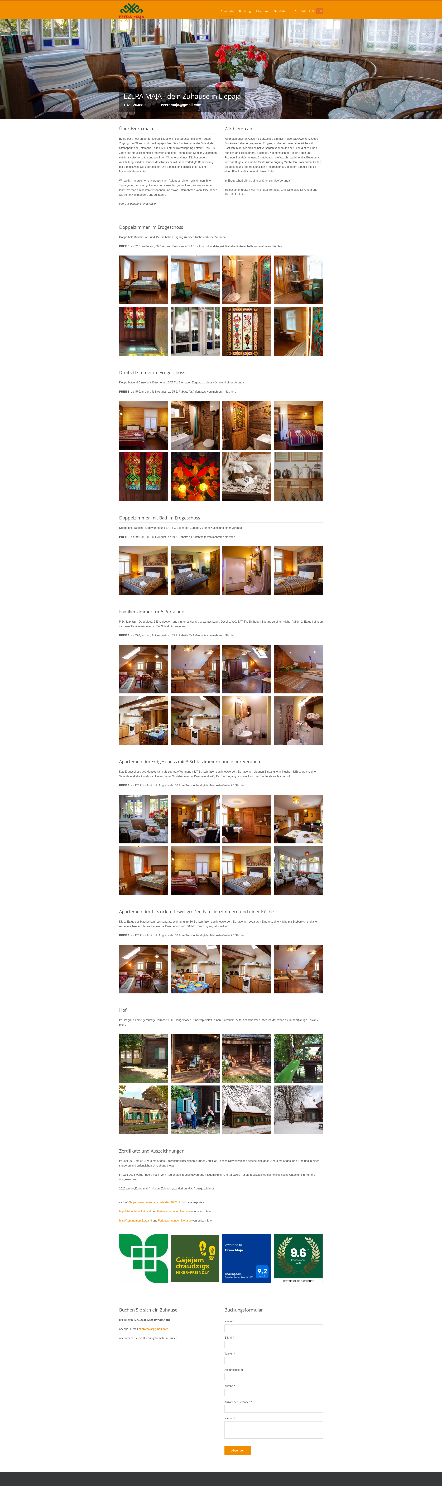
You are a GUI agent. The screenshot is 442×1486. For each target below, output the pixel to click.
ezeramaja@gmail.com (153, 1329)
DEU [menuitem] (319, 11)
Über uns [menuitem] (262, 11)
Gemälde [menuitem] (280, 11)
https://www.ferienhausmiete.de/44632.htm (156, 1202)
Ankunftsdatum (234, 1369)
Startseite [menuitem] (227, 11)
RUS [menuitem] (311, 11)
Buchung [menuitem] (245, 11)
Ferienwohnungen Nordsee (174, 1211)
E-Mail (229, 1337)
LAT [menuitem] (296, 11)
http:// (122, 1211)
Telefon (229, 1353)
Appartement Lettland (139, 1220)
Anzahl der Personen (238, 1402)
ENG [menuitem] (303, 11)
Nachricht (230, 1418)
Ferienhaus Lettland (138, 1211)
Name (229, 1321)
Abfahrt (229, 1386)
